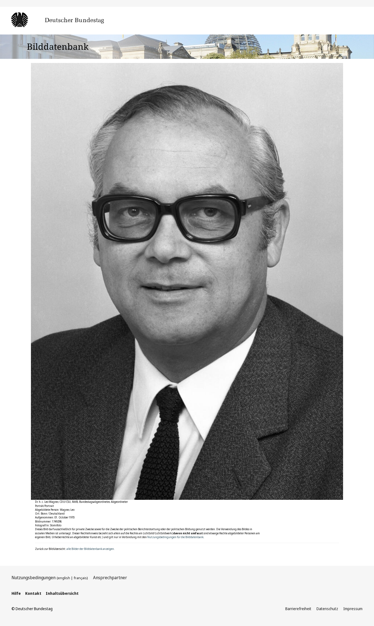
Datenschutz (327, 608)
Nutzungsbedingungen (33, 578)
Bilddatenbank (58, 46)
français (80, 577)
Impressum (353, 608)
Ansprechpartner (110, 578)
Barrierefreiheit (298, 608)
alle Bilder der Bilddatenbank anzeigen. (91, 549)
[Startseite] (65, 20)
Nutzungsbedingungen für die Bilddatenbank (175, 537)
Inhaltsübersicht (62, 593)
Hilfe (16, 593)
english (64, 577)
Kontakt (33, 593)
